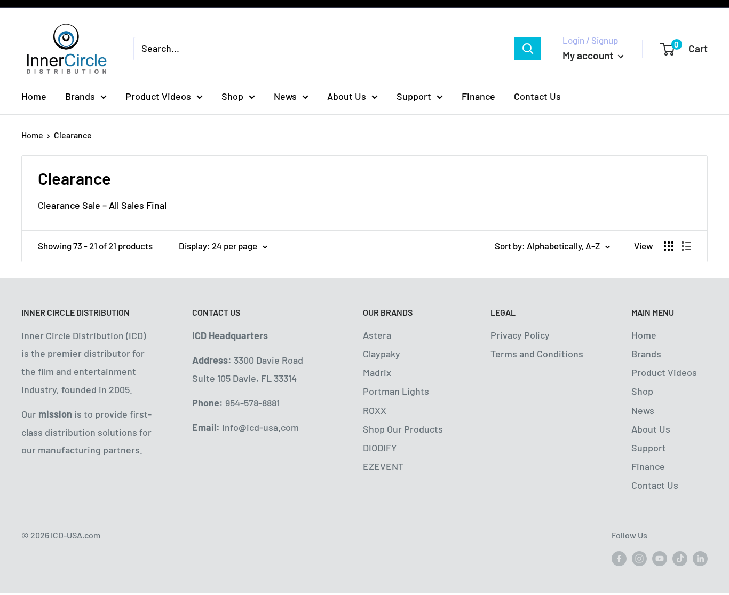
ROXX (374, 410)
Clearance (73, 135)
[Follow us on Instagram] (639, 558)
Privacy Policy (520, 335)
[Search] (527, 48)
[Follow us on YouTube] (659, 558)
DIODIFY (380, 447)
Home (33, 96)
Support (414, 96)
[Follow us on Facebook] (619, 558)
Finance (478, 96)
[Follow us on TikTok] (679, 558)
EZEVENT (383, 466)
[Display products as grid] (668, 246)
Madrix (377, 372)
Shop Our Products (403, 429)
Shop (232, 96)
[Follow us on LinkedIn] (700, 558)
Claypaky (381, 353)
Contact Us (537, 96)
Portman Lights (396, 391)
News (285, 96)
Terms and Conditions (536, 353)
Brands (80, 96)
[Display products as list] (686, 246)
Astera (377, 335)
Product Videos (158, 96)
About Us (346, 96)
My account (588, 55)
